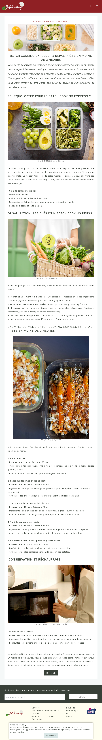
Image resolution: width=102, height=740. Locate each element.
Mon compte (72, 710)
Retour (51, 672)
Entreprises (36, 719)
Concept (35, 707)
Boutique (70, 707)
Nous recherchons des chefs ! (46, 710)
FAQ (68, 713)
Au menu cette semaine (43, 716)
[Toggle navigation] (97, 6)
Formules (36, 713)
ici (27, 730)
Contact (70, 716)
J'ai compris (51, 736)
